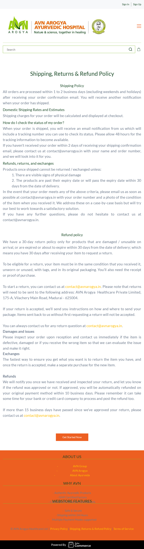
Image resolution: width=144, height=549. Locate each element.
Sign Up (137, 4)
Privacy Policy (59, 528)
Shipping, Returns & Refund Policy (90, 528)
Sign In (125, 4)
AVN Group (80, 466)
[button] (72, 437)
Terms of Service (123, 528)
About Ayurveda (80, 475)
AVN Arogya (80, 470)
